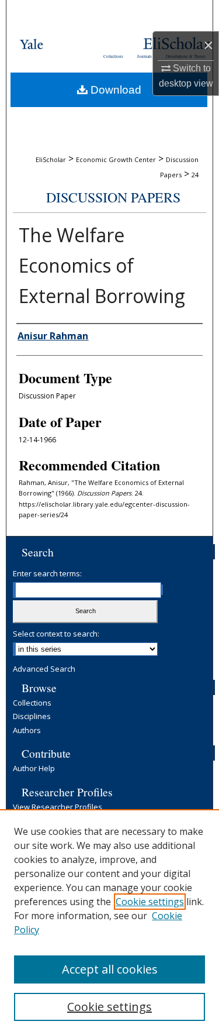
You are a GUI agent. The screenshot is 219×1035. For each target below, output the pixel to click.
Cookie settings (150, 901)
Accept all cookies (110, 969)
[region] (109, 922)
